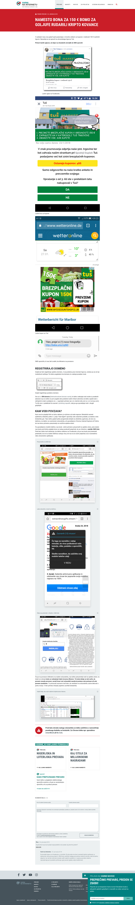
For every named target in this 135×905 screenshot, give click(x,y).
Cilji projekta (55, 886)
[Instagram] (36, 875)
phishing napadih (64, 403)
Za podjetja (85, 4)
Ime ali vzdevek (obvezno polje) (44, 802)
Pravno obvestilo (41, 900)
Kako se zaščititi (44, 788)
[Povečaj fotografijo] (97, 442)
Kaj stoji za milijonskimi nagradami (79, 757)
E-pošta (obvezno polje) (74, 802)
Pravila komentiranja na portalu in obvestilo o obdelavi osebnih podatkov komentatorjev (67, 900)
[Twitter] (24, 875)
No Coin (59, 733)
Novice (75, 4)
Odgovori (38, 847)
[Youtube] (30, 875)
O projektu (54, 882)
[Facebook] (19, 875)
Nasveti (67, 4)
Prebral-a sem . (105, 902)
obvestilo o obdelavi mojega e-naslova (109, 902)
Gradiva (110, 4)
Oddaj (128, 898)
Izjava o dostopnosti (31, 900)
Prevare (59, 4)
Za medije (54, 884)
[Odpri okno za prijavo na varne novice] (85, 875)
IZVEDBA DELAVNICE (98, 4)
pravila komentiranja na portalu (48, 835)
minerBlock (49, 733)
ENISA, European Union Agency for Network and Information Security (76, 886)
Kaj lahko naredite (45, 767)
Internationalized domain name (61, 396)
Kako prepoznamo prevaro (50, 777)
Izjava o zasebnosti (21, 900)
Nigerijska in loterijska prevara (50, 755)
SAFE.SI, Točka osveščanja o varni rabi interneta (76, 889)
